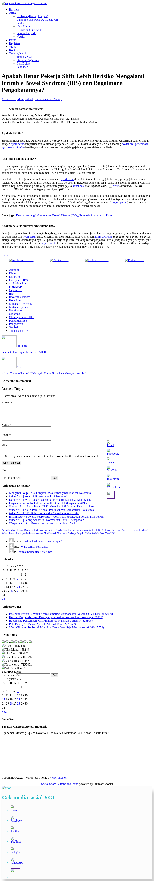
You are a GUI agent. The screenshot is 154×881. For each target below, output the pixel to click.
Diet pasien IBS (18, 280)
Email (5, 435)
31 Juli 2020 (9, 99)
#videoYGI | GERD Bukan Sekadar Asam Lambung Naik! (44, 513)
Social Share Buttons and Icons (59, 784)
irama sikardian (103, 236)
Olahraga (14, 313)
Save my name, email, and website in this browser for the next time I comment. (52, 456)
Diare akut (15, 276)
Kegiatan (14, 43)
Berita (12, 39)
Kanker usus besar (130, 530)
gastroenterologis (12, 147)
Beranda (14, 9)
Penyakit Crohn (84, 533)
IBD (98, 530)
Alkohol (14, 270)
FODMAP (15, 286)
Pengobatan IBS (18, 324)
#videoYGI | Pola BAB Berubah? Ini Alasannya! (38, 496)
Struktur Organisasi (28, 60)
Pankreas (22, 23)
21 (18, 586)
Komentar (7, 402)
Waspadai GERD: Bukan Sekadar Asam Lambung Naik (42, 523)
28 (18, 591)
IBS (11, 293)
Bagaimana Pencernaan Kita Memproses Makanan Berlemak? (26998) (51, 620)
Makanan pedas (18, 307)
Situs (4, 445)
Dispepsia (42, 530)
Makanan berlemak (20, 303)
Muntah (52, 533)
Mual (46, 533)
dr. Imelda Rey (17, 283)
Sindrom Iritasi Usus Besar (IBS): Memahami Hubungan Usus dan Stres (52, 506)
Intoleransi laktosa (19, 297)
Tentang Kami (17, 53)
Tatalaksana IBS (18, 330)
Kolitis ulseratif (8, 533)
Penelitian (22, 66)
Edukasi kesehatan (80, 530)
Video (12, 46)
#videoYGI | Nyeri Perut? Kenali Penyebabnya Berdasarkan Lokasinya (51, 509)
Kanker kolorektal (113, 530)
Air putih (6, 530)
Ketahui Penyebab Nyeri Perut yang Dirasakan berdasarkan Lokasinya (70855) (56, 617)
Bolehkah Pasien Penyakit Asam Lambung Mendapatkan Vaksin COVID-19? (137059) (61, 613)
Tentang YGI (24, 56)
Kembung (143, 530)
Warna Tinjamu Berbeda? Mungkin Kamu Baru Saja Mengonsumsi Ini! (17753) (56, 627)
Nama (5, 424)
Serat (102, 533)
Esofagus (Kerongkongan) (32, 16)
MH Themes (59, 777)
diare (116, 186)
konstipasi (78, 186)
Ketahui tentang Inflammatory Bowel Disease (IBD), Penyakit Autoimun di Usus (64, 215)
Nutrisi (21, 36)
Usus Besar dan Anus (29, 29)
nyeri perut (17, 144)
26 (11, 591)
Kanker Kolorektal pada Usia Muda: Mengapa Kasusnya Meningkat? (50, 499)
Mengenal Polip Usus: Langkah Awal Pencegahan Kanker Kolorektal (50, 493)
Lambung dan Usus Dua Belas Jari (37, 19)
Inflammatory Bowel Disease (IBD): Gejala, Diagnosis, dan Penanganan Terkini (56, 516)
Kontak (13, 50)
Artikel (13, 12)
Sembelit (14, 327)
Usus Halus (23, 26)
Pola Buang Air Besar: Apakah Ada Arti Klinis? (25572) (42, 624)
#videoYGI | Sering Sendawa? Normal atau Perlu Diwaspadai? (46, 520)
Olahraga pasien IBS (21, 317)
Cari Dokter (24, 63)
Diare (12, 273)
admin (20, 99)
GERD (92, 530)
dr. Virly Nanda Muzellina (59, 530)
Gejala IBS (15, 290)
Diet (36, 530)
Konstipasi (15, 300)
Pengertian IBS (18, 320)
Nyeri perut (16, 310)
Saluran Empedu (26, 33)
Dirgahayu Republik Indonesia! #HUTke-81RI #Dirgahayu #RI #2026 (51, 503)
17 (3, 586)
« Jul (4, 599)
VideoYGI (110, 533)
